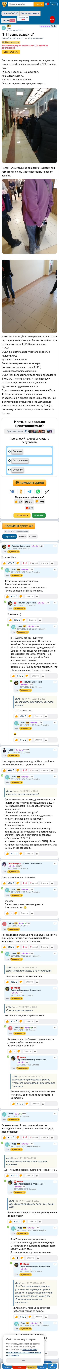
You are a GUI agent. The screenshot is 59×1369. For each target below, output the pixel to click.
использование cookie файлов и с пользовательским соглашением (23, 1352)
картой (35, 563)
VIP (8, 26)
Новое (8, 20)
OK (23, 1360)
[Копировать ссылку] (46, 491)
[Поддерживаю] (4, 563)
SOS (52, 19)
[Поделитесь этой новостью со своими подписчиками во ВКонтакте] (12, 491)
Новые (22, 536)
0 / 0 (31, 508)
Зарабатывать (11, 52)
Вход (53, 4)
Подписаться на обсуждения (16, 531)
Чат (4, 552)
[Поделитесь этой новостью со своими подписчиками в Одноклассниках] (20, 491)
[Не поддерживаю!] (18, 563)
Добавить (31, 1367)
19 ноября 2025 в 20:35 (12, 38)
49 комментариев (29, 483)
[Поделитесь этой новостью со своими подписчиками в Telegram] (29, 491)
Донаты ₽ (38, 515)
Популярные (9, 536)
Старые (32, 536)
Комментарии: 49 (19, 526)
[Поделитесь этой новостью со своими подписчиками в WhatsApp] (38, 491)
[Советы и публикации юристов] (4, 4)
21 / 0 (28, 502)
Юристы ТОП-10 (10, 13)
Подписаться (22, 515)
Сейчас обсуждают (30, 13)
